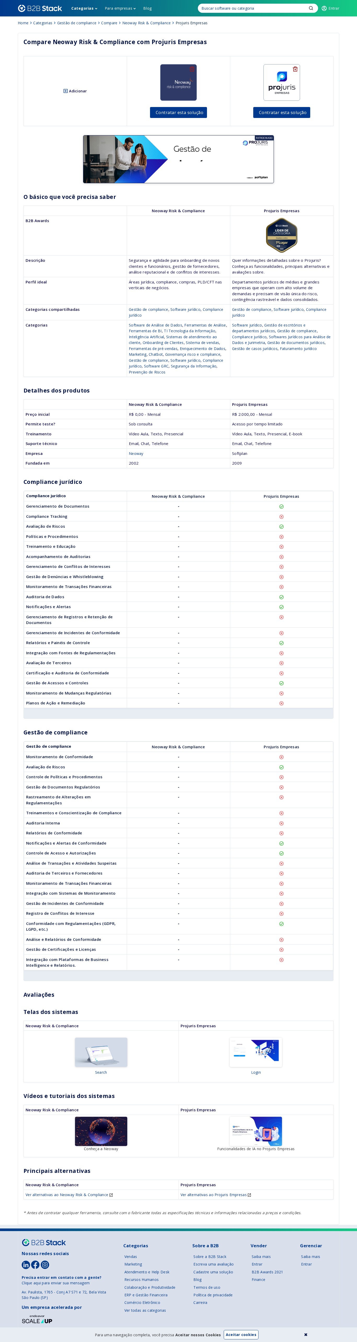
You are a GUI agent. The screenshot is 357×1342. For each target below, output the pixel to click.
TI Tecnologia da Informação (189, 330)
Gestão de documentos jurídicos (296, 342)
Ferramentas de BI (145, 330)
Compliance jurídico (249, 336)
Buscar (311, 8)
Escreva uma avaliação (213, 1264)
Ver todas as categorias (145, 1310)
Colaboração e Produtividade (150, 1287)
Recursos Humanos (141, 1279)
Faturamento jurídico (298, 348)
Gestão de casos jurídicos (255, 348)
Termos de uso (206, 1287)
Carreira (200, 1302)
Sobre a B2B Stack (209, 1256)
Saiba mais (261, 1256)
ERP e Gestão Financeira (146, 1294)
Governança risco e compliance (192, 354)
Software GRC (156, 366)
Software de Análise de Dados (155, 325)
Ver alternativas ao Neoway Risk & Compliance (68, 1194)
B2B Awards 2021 (267, 1271)
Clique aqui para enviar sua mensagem (56, 1282)
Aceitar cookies (241, 1334)
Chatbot (156, 354)
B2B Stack (44, 1242)
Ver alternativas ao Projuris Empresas (214, 1194)
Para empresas (118, 8)
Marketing (138, 354)
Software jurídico (185, 309)
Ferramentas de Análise (205, 325)
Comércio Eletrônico (142, 1302)
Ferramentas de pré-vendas (153, 348)
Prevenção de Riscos (147, 372)
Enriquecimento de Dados (202, 348)
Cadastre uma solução (213, 1271)
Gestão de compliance (148, 309)
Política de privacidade (213, 1294)
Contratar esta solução (180, 112)
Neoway (136, 453)
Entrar (257, 1264)
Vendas (130, 1256)
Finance (258, 1279)
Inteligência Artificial (146, 336)
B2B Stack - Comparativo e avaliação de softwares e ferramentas (40, 8)
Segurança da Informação (193, 366)
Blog (147, 8)
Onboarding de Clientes (163, 342)
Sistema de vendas (202, 342)
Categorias (82, 8)
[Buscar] (258, 8)
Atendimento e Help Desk (146, 1271)
